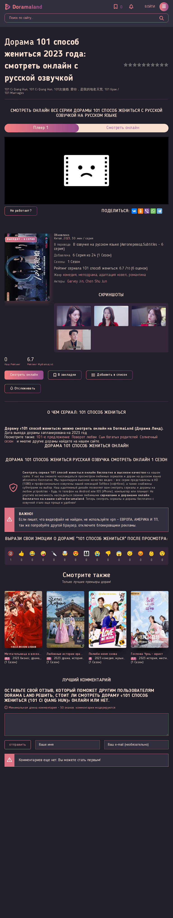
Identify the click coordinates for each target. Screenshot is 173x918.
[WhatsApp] (153, 211)
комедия (70, 275)
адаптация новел (113, 275)
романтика (137, 275)
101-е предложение (53, 437)
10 (166, 64)
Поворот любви (84, 437)
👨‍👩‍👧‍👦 (86, 556)
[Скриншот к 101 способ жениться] (74, 316)
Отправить (17, 745)
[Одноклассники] (140, 211)
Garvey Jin (75, 281)
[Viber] (147, 211)
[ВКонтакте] (134, 211)
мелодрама (88, 275)
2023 (67, 238)
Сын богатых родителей (118, 437)
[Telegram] (159, 211)
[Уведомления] (131, 7)
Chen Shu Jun (96, 281)
